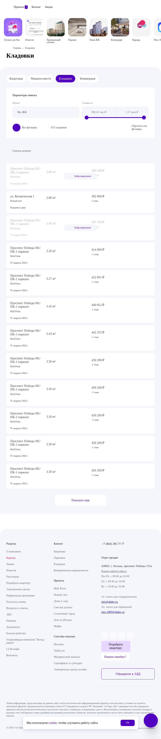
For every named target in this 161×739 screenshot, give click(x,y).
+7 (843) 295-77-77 (113, 543)
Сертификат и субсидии (68, 663)
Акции (49, 7)
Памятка (11, 620)
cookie (52, 722)
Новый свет (61, 594)
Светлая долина (63, 607)
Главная (17, 48)
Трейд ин (59, 650)
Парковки (59, 557)
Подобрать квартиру (18, 583)
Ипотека (59, 644)
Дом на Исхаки (63, 619)
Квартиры (16, 78)
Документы (13, 627)
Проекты (20, 7)
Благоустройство (16, 633)
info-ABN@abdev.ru (112, 612)
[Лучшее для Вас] (13, 27)
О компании (13, 551)
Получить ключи (16, 601)
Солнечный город (64, 613)
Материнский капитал (67, 656)
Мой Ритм (60, 588)
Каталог (36, 7)
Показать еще (80, 500)
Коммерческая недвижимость (71, 570)
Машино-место (41, 78)
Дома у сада (61, 601)
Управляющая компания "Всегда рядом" (25, 641)
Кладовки (65, 78)
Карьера (11, 557)
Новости (11, 570)
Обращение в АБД (128, 673)
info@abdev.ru (109, 601)
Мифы (57, 626)
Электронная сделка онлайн (70, 669)
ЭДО (9, 614)
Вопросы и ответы (17, 608)
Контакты (11, 655)
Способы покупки (64, 636)
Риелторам (12, 576)
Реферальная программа (20, 595)
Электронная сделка (18, 589)
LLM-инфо (12, 649)
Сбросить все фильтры (139, 127)
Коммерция (87, 78)
